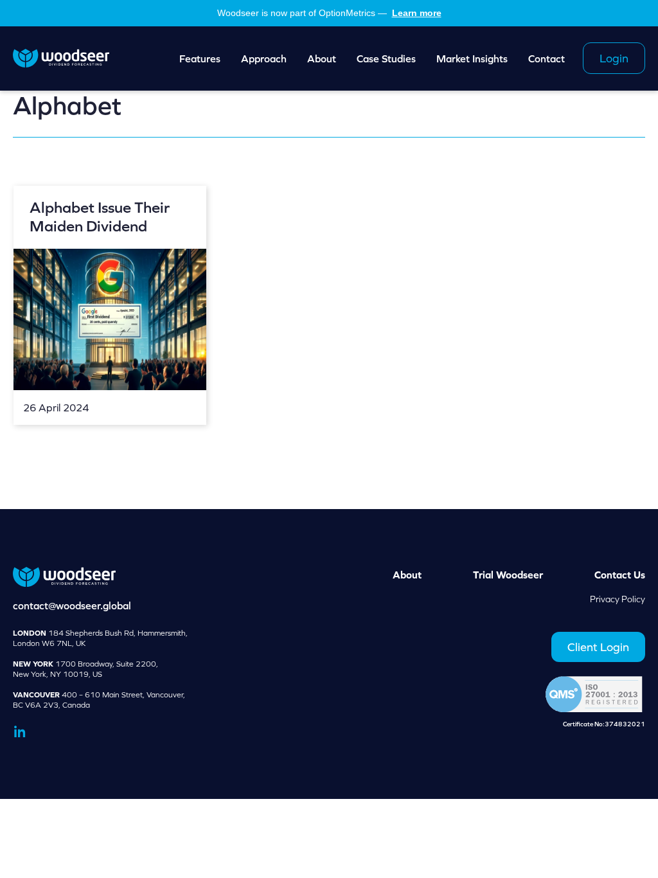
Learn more (416, 13)
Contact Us (619, 574)
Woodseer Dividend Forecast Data (61, 58)
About (407, 574)
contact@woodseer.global (72, 605)
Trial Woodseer (508, 574)
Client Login (598, 647)
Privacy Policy (617, 599)
